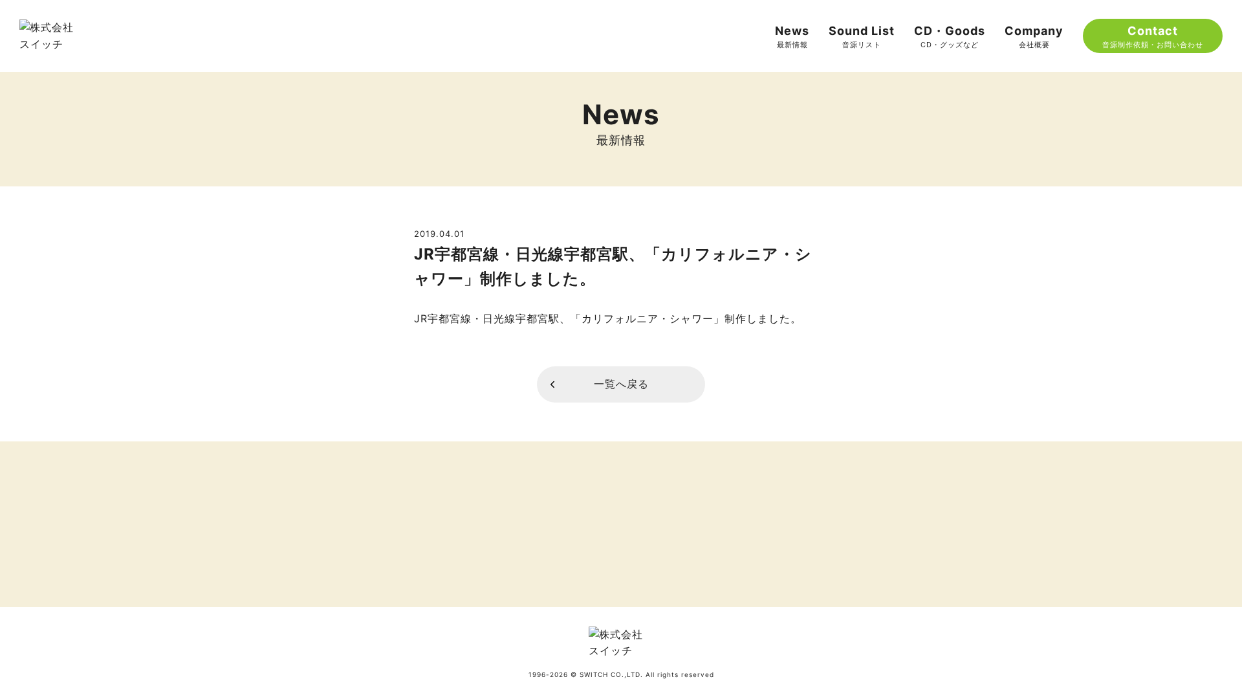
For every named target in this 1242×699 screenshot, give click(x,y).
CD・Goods (949, 36)
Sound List (862, 36)
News (792, 36)
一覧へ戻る (621, 383)
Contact (1152, 36)
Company (1034, 36)
